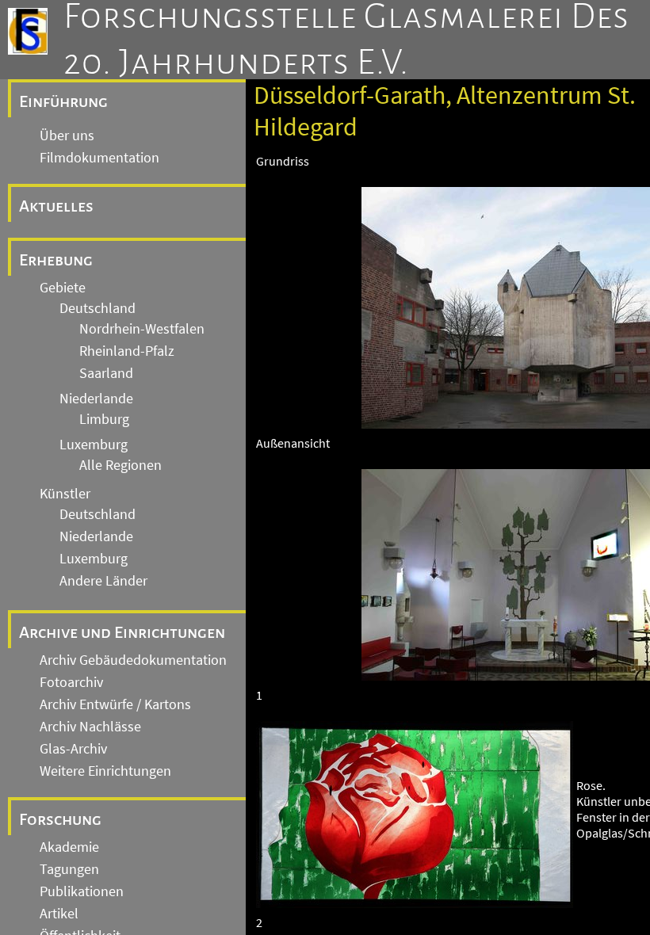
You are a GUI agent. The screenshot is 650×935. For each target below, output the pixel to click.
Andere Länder (103, 581)
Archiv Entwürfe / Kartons (115, 704)
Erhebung (56, 260)
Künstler (65, 493)
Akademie (69, 847)
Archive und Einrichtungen (122, 632)
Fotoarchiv (71, 682)
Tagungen (69, 869)
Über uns (67, 135)
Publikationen (82, 891)
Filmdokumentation (99, 157)
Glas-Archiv (73, 749)
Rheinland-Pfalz (126, 351)
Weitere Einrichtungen (105, 771)
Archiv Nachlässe (90, 726)
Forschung (60, 819)
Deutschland (97, 308)
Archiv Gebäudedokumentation (133, 660)
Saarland (106, 373)
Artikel (59, 913)
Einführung (63, 101)
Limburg (104, 419)
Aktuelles (56, 206)
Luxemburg (93, 444)
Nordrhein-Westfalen (142, 329)
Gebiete (63, 287)
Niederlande (96, 398)
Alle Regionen (120, 465)
